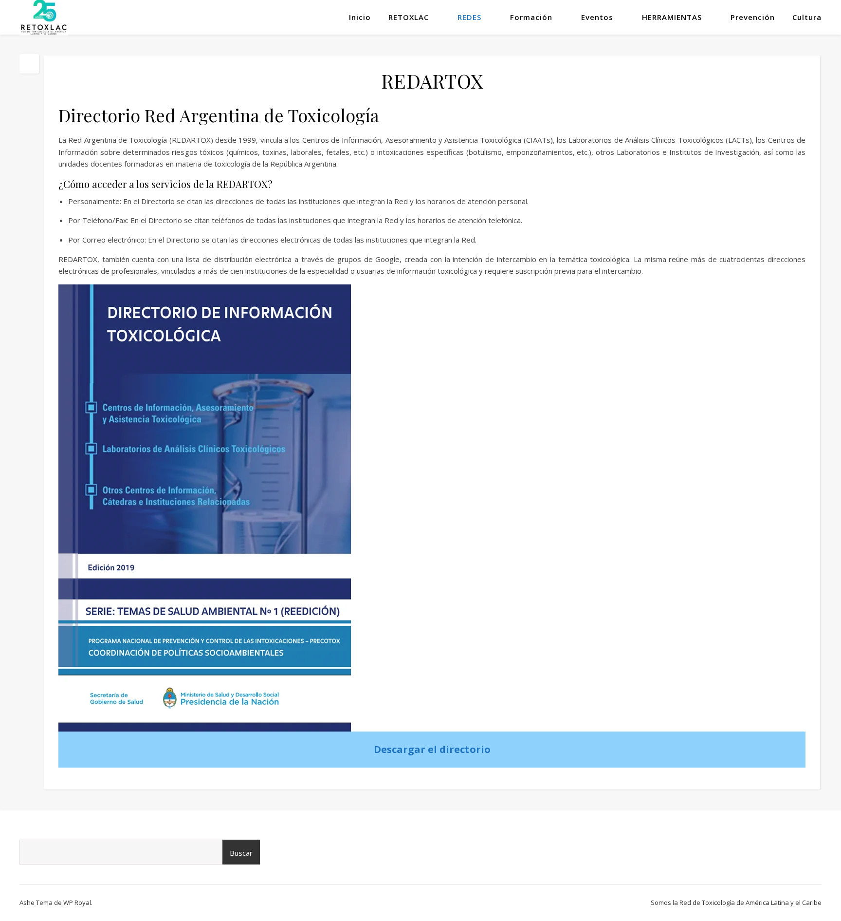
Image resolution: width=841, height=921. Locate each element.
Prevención (753, 17)
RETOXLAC (408, 17)
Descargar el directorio (432, 749)
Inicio (360, 17)
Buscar (241, 853)
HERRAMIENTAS (672, 17)
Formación (531, 17)
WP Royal (77, 902)
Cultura (807, 17)
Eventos (597, 17)
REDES (469, 17)
